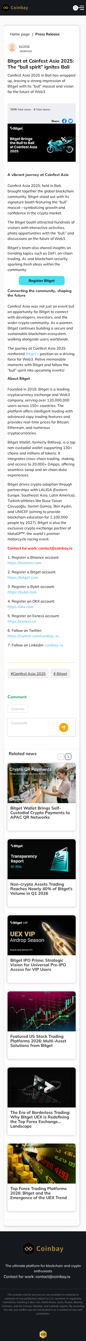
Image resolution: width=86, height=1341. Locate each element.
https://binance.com (24, 562)
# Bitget (60, 673)
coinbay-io (54, 645)
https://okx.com (20, 606)
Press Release (47, 34)
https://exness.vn (22, 621)
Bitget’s (32, 353)
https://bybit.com (22, 592)
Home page (20, 34)
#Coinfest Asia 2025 (28, 673)
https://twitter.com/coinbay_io (33, 636)
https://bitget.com (23, 577)
